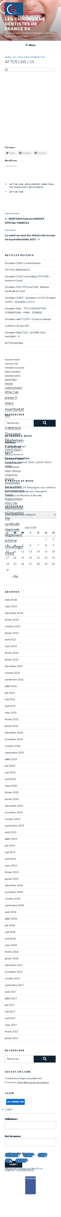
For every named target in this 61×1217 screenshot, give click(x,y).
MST (9, 453)
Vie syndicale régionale (26, 187)
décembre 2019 (14, 805)
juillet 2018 (11, 918)
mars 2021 (11, 712)
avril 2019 (10, 858)
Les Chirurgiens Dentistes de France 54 (25, 24)
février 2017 (11, 1031)
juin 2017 (10, 1005)
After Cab (16, 184)
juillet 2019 (11, 838)
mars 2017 (11, 1025)
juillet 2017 (11, 998)
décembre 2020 (14, 732)
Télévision (16, 471)
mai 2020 (10, 772)
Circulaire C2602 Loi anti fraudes (23, 263)
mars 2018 (11, 945)
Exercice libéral (13, 487)
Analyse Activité (9, 359)
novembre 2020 (14, 739)
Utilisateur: (11, 1119)
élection (8, 371)
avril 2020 (10, 779)
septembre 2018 (14, 905)
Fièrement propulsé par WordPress (24, 1168)
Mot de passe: (13, 1136)
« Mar (15, 576)
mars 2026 (11, 599)
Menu (32, 45)
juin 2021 (10, 692)
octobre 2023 (12, 626)
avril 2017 (10, 1018)
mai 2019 (10, 852)
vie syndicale (19, 367)
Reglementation (14, 498)
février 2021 (11, 719)
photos (9, 383)
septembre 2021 (14, 679)
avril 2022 (10, 639)
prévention (10, 375)
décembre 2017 (14, 965)
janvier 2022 (12, 659)
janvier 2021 (11, 726)
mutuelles (20, 459)
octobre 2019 (12, 819)
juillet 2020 (11, 759)
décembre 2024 (14, 613)
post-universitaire (14, 490)
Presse (9, 494)
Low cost (16, 467)
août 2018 (10, 912)
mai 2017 (10, 1011)
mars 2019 (11, 865)
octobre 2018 (12, 898)
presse (9, 397)
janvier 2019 (12, 878)
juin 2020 (10, 765)
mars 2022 (11, 646)
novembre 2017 (14, 971)
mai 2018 (10, 932)
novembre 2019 (14, 812)
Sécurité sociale (9, 363)
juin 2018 (10, 925)
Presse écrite (11, 475)
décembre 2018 (14, 885)
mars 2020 (11, 785)
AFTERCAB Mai (14, 343)
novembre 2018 (14, 892)
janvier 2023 (12, 633)
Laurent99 (37, 57)
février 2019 (12, 872)
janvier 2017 (11, 1038)
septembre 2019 (14, 825)
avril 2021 (10, 706)
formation (16, 371)
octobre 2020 (12, 746)
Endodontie (17, 359)
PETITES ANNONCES (17, 269)
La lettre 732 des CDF (17, 325)
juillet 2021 (11, 686)
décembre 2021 (14, 666)
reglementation (13, 387)
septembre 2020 (14, 752)
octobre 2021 (12, 672)
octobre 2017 (12, 978)
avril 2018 (10, 938)
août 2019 (10, 832)
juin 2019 (10, 845)
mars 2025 (11, 606)
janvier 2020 (12, 799)
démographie (9, 367)
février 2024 (12, 619)
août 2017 (10, 991)
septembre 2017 (14, 985)
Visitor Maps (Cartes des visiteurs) (33, 1082)
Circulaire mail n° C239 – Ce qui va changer (28, 319)
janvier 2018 (12, 958)
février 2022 (12, 652)
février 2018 (12, 951)
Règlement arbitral (39, 184)
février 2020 (12, 792)
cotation (16, 363)
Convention (15, 513)
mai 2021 (10, 699)
